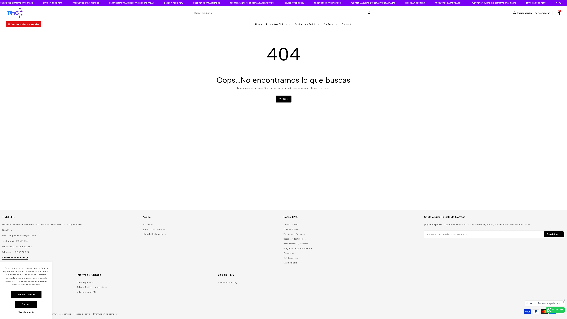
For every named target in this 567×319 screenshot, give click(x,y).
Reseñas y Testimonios (295, 239)
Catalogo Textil (291, 258)
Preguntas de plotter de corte (298, 248)
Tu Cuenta (148, 224)
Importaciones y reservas (296, 243)
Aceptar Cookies (26, 294)
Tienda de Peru (291, 224)
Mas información (26, 312)
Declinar (26, 304)
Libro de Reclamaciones (154, 234)
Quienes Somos (291, 229)
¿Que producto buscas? (155, 229)
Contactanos (290, 253)
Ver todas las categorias (25, 24)
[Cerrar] (559, 3)
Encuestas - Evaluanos (294, 234)
